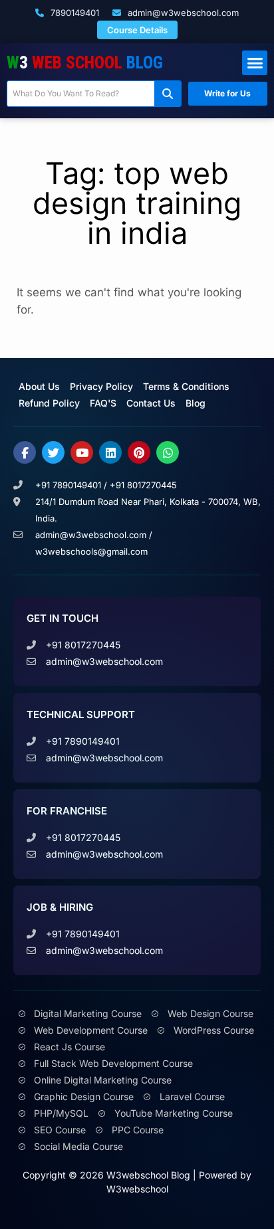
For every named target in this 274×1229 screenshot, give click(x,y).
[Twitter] (53, 452)
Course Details (137, 30)
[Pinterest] (139, 452)
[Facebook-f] (24, 452)
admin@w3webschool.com (182, 12)
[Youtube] (81, 452)
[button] (254, 63)
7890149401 (73, 12)
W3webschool (137, 1188)
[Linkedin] (110, 452)
